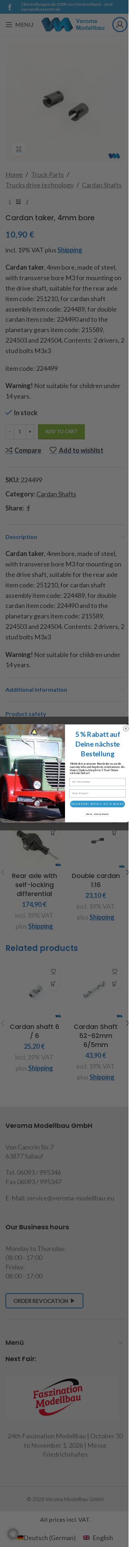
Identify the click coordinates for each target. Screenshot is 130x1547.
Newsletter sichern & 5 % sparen (97, 804)
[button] (13, 1534)
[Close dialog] (126, 728)
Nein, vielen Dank (97, 814)
